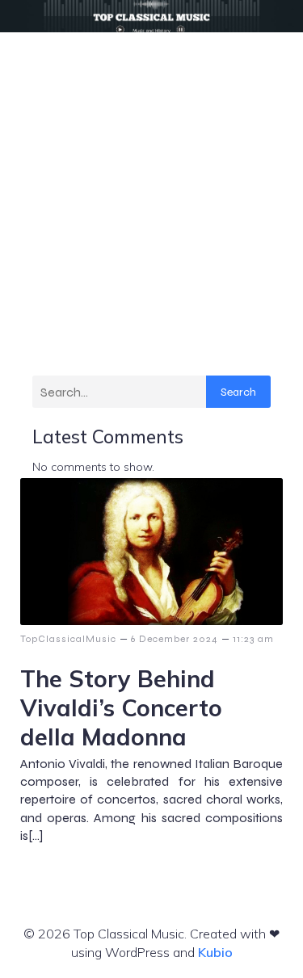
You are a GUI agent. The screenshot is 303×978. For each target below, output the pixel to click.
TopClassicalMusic (68, 638)
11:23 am (253, 638)
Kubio (215, 952)
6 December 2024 (174, 638)
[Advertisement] (151, 191)
